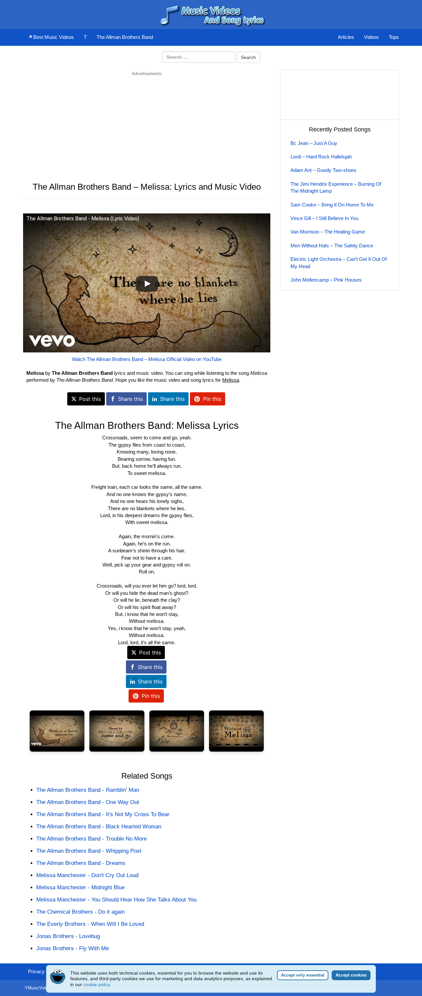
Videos (371, 37)
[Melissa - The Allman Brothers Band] (57, 731)
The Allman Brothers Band (125, 37)
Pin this (212, 399)
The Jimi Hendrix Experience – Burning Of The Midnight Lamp (335, 187)
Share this (130, 399)
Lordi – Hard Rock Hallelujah (321, 156)
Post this (90, 399)
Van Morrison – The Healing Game (327, 232)
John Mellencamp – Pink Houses (326, 280)
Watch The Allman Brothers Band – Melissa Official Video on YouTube (147, 359)
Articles (346, 37)
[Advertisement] (146, 123)
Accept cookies (351, 975)
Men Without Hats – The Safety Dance (331, 245)
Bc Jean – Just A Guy (313, 143)
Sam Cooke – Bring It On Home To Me (332, 205)
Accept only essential (302, 975)
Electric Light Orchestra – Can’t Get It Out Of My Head (338, 262)
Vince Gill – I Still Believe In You (324, 218)
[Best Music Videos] (211, 14)
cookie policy (96, 984)
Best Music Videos (53, 37)
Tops (394, 37)
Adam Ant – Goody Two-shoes (323, 170)
